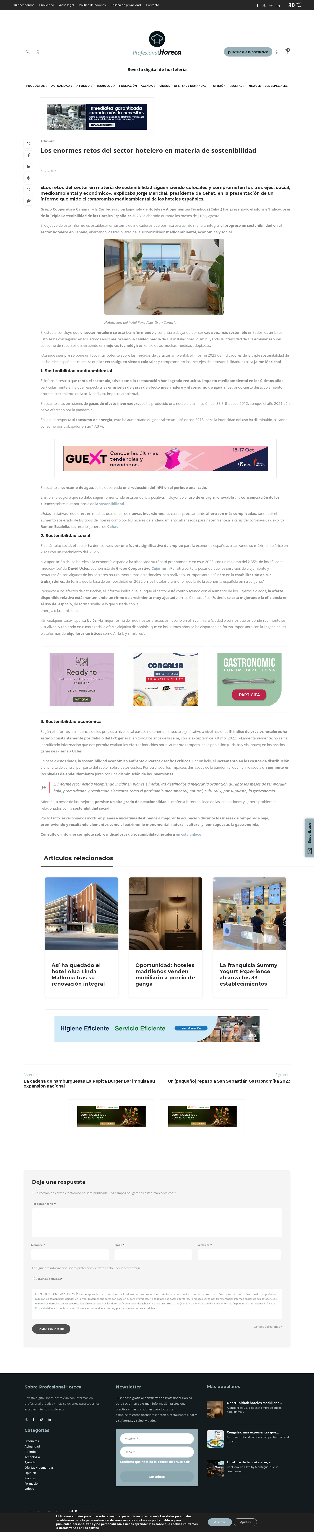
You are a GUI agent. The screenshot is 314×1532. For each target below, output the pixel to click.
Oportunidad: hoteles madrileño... (254, 1403)
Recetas (235, 85)
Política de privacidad (126, 5)
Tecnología (105, 85)
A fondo (83, 85)
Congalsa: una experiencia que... (253, 1432)
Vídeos (164, 85)
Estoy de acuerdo (49, 1279)
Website (205, 1245)
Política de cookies (92, 5)
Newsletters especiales (268, 85)
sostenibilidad (111, 503)
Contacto (152, 5)
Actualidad (60, 85)
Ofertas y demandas (190, 85)
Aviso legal (66, 5)
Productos (35, 85)
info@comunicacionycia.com (192, 1303)
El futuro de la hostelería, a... (250, 1462)
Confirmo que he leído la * (155, 1462)
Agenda (147, 85)
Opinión (219, 85)
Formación (128, 85)
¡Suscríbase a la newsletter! (248, 52)
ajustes (94, 1528)
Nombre (38, 1245)
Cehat (112, 526)
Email (119, 1245)
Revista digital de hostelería (157, 69)
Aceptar (220, 1522)
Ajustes (245, 1522)
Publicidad (46, 5)
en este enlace (188, 834)
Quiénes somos (23, 5)
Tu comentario (44, 1204)
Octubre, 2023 (48, 171)
